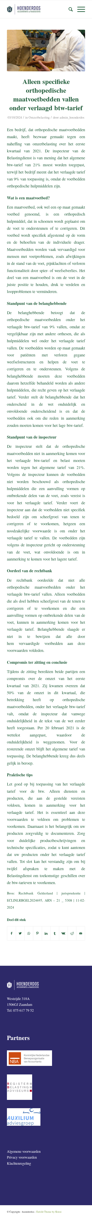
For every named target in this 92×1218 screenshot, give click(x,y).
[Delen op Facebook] (11, 933)
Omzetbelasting (39, 117)
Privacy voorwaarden (22, 1157)
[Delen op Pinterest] (37, 933)
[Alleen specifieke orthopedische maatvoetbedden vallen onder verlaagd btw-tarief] (46, 50)
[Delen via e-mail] (80, 933)
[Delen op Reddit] (72, 933)
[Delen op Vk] (63, 933)
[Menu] (79, 9)
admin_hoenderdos (72, 117)
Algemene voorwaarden (24, 1151)
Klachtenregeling (19, 1163)
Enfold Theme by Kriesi (48, 1211)
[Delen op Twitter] (20, 933)
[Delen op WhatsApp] (29, 933)
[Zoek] (68, 9)
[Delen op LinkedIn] (46, 933)
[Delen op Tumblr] (54, 933)
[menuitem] (68, 9)
